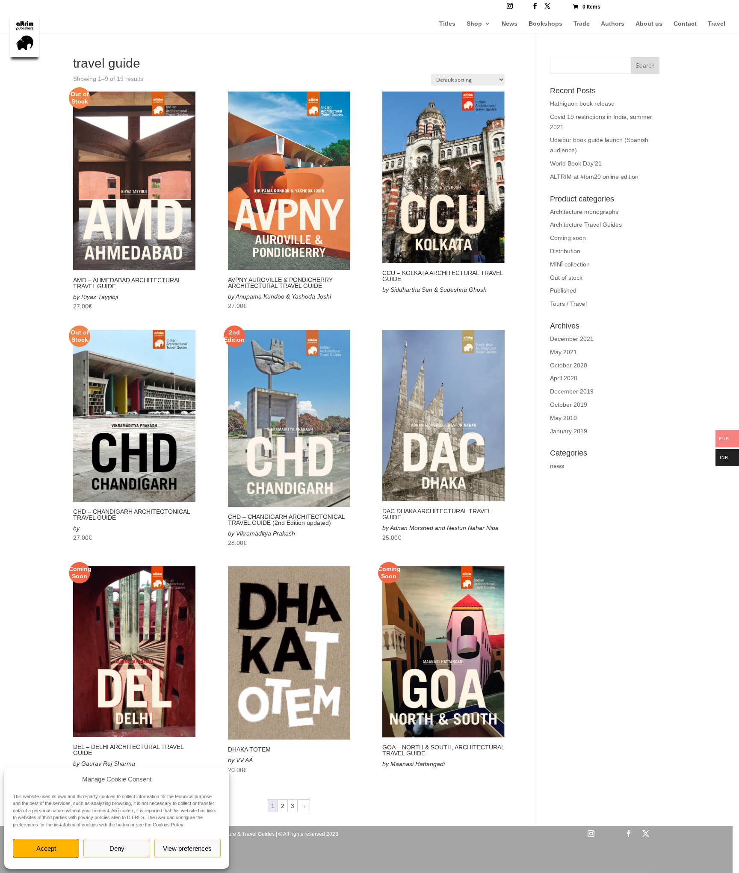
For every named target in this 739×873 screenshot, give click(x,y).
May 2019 (563, 417)
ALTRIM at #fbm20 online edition (594, 176)
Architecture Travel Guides (586, 224)
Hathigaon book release (582, 103)
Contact (685, 24)
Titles (447, 24)
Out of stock (566, 277)
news (557, 465)
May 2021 (563, 352)
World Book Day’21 (576, 163)
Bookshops (545, 24)
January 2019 (568, 431)
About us (649, 24)
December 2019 (572, 391)
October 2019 (568, 404)
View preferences (187, 848)
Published (563, 290)
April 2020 (563, 378)
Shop (474, 24)
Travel (716, 24)
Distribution (565, 251)
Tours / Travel (568, 303)
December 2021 (572, 338)
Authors (612, 24)
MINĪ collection (570, 264)
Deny (116, 848)
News (509, 24)
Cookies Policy (168, 824)
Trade (581, 24)
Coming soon (568, 237)
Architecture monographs (584, 211)
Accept (46, 848)
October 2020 (568, 365)
